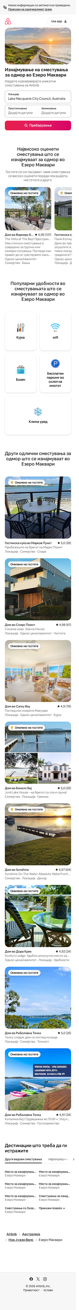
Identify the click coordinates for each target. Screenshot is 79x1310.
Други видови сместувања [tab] (23, 1159)
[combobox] (38, 98)
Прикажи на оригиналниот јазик (30, 9)
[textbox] (21, 113)
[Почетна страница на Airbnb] (8, 21)
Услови (48, 1290)
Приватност (31, 1290)
